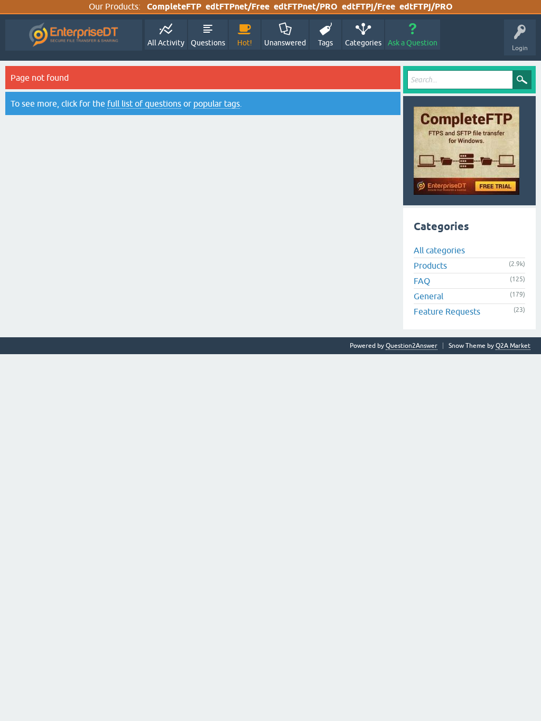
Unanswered (285, 43)
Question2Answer (411, 345)
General (428, 296)
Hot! (244, 43)
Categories (363, 43)
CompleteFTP (174, 7)
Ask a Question (412, 43)
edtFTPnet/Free (237, 7)
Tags (325, 43)
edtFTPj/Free (368, 7)
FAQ (422, 281)
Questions (208, 43)
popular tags (216, 103)
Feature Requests (447, 311)
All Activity (165, 43)
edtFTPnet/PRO (306, 7)
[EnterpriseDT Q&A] (73, 35)
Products (430, 265)
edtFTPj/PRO (426, 7)
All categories (439, 250)
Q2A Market (513, 345)
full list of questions (144, 103)
